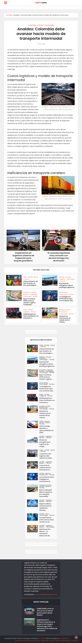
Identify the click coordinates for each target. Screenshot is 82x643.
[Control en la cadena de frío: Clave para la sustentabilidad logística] (33, 465)
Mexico (42, 438)
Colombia (32, 25)
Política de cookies (47, 640)
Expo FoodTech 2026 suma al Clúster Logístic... (46, 377)
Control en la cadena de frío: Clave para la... (45, 467)
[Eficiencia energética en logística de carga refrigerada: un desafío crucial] (33, 439)
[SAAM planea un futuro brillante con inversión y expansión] (33, 397)
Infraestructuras (45, 485)
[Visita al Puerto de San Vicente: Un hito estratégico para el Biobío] (33, 348)
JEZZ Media (42, 638)
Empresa (26, 292)
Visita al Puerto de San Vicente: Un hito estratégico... (30, 283)
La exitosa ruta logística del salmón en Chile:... (46, 456)
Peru (47, 514)
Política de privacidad (62, 640)
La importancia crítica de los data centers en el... (46, 520)
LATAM (40, 25)
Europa (68, 277)
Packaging (33, 294)
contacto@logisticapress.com (46, 594)
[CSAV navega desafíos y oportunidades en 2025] (33, 424)
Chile (25, 277)
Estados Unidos (64, 310)
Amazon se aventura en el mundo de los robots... (64, 319)
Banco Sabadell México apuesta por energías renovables (45, 493)
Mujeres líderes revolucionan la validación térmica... (45, 507)
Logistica (62, 279)
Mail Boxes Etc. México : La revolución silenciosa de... (45, 532)
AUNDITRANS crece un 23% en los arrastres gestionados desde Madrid (45, 612)
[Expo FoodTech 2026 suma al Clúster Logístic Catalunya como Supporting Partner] (33, 373)
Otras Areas (63, 292)
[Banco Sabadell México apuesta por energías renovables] (33, 488)
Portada (9, 15)
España (61, 277)
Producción (63, 312)
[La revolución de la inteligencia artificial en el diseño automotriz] (33, 476)
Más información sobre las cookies (27, 640)
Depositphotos (64, 638)
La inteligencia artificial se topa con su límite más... (66, 299)
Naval (36, 277)
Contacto (74, 640)
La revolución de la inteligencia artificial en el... (46, 479)
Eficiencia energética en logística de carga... (44, 443)
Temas (26, 279)
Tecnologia (49, 25)
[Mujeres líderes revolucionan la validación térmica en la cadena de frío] (33, 503)
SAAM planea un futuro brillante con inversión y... (31, 316)
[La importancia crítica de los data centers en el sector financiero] (33, 517)
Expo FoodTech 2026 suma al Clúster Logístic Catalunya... (29, 302)
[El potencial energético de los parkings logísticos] (33, 360)
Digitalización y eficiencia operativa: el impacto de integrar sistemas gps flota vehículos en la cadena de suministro (47, 625)
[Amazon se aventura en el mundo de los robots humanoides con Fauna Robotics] (33, 409)
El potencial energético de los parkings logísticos (66, 285)
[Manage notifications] (76, 637)
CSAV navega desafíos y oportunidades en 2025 (46, 429)
